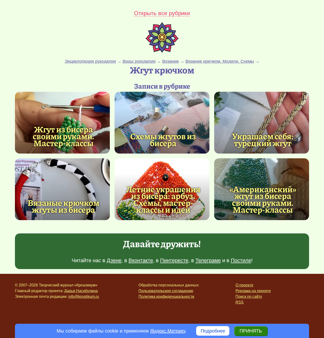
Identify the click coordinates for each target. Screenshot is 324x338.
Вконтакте (141, 260)
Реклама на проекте (253, 291)
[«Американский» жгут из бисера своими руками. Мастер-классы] (262, 199)
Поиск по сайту (249, 297)
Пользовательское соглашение (166, 291)
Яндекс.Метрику (167, 330)
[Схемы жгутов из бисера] (162, 123)
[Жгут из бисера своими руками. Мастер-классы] (62, 123)
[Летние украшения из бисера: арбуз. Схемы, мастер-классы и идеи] (163, 199)
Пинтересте (174, 260)
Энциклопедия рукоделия (90, 61)
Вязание (170, 61)
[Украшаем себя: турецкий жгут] (261, 123)
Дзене (114, 260)
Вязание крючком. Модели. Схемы (219, 61)
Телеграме (208, 260)
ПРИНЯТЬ (251, 330)
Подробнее (213, 330)
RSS (240, 302)
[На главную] (162, 51)
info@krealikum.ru (83, 297)
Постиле (241, 260)
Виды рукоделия (139, 61)
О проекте (244, 285)
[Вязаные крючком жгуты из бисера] (62, 189)
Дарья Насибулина (81, 291)
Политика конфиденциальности (166, 297)
